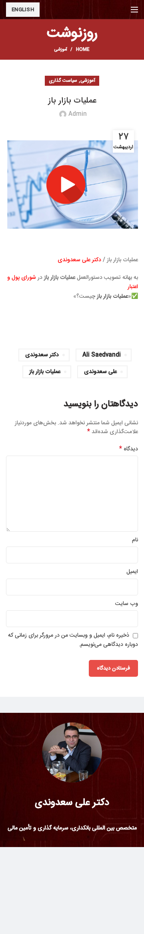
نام (135, 540)
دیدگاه (128, 449)
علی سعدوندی (100, 372)
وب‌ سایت (126, 603)
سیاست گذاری (63, 81)
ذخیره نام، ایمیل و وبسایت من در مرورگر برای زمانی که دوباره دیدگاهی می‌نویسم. (73, 640)
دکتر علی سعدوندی (80, 260)
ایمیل (132, 571)
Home (83, 49)
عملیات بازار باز (44, 372)
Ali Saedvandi (101, 355)
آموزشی (60, 49)
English (23, 10)
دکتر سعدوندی (42, 355)
